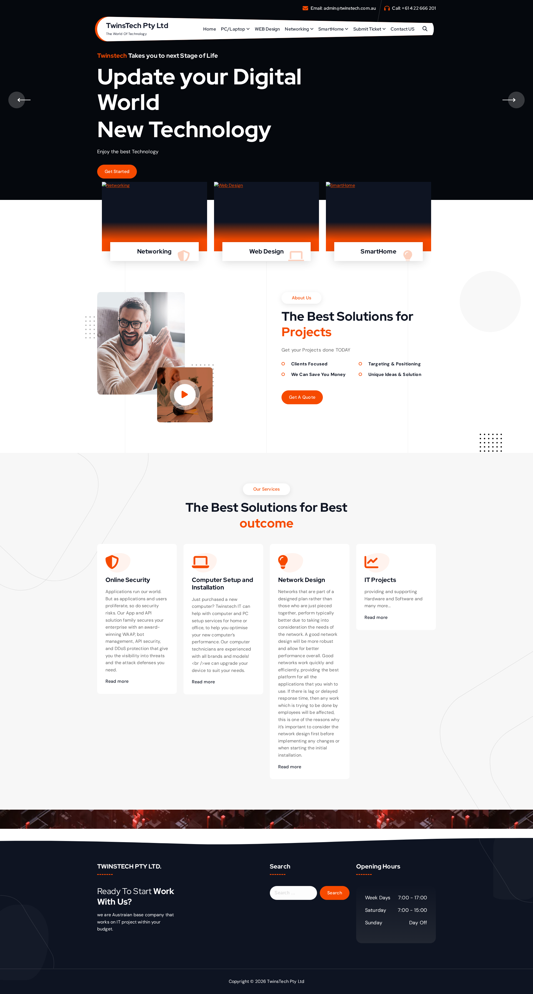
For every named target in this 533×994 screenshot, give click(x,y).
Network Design (301, 580)
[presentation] (16, 100)
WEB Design (267, 29)
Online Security (127, 580)
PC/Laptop (233, 29)
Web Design (266, 251)
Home (209, 29)
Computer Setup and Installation (222, 584)
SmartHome (331, 29)
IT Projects (380, 580)
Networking (297, 29)
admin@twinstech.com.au (350, 8)
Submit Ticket (367, 29)
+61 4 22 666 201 (419, 8)
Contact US (402, 29)
